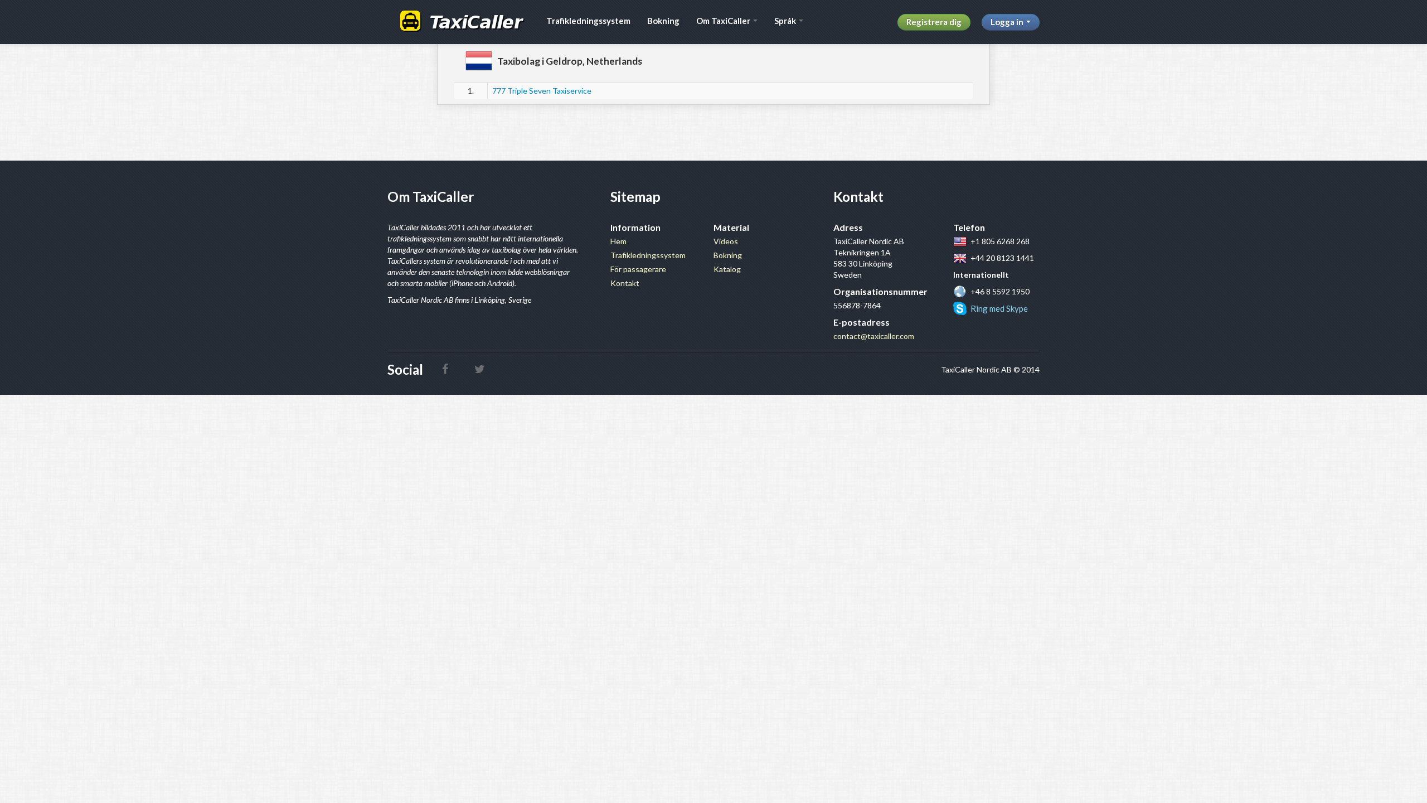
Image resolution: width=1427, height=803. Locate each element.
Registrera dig (934, 22)
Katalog (727, 269)
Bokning (663, 21)
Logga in (1008, 22)
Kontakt (624, 283)
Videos (726, 241)
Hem (618, 241)
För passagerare (638, 269)
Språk (786, 21)
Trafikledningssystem (588, 21)
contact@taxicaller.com (873, 336)
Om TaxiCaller (724, 21)
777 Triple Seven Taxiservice (541, 90)
